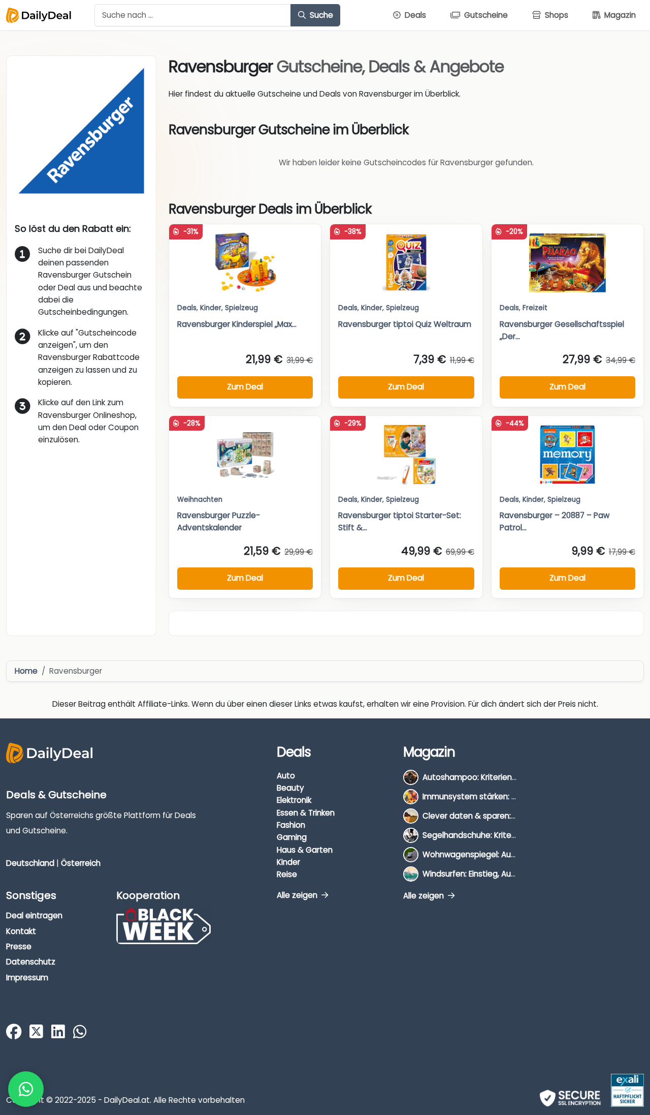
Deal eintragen (34, 915)
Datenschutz (30, 961)
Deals (187, 308)
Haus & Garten (305, 850)
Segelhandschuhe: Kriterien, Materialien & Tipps (511, 835)
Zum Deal (245, 386)
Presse (18, 946)
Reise (287, 874)
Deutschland (30, 863)
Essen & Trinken (306, 812)
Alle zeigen (298, 895)
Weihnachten (199, 499)
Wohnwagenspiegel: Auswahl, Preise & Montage (512, 854)
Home (26, 671)
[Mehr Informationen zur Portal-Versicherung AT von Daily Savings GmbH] (627, 1090)
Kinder (210, 308)
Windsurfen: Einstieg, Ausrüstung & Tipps (498, 873)
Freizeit (535, 308)
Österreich (81, 863)
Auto (286, 775)
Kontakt (21, 931)
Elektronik (294, 800)
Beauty (290, 787)
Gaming (292, 837)
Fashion (291, 825)
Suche (320, 15)
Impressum (27, 977)
